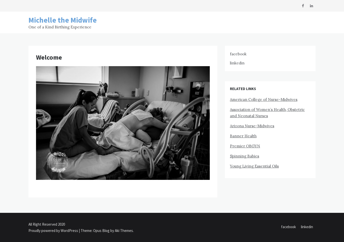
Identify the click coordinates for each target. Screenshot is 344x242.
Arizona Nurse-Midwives (252, 126)
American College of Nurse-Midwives (263, 99)
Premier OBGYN (245, 146)
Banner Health (243, 136)
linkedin (237, 63)
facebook (238, 54)
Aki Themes (124, 230)
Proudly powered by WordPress (53, 230)
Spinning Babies (244, 156)
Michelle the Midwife (62, 20)
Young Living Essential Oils (254, 166)
